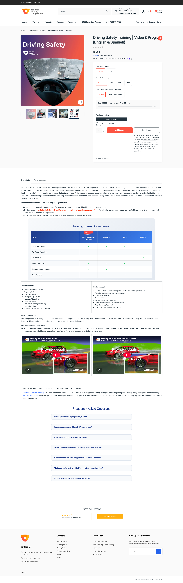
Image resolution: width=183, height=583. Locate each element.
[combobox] (84, 11)
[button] (158, 11)
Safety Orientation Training (33, 393)
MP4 (128, 83)
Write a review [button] (110, 516)
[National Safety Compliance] (25, 541)
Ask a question (40, 180)
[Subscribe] (158, 551)
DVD (119, 83)
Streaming (101, 83)
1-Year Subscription (115, 94)
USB (111, 83)
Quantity (98, 125)
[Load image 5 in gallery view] (74, 114)
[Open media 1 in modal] (52, 70)
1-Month (101, 94)
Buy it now (146, 130)
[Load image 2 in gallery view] (41, 113)
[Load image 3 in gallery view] (52, 113)
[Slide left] (23, 114)
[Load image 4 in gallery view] (63, 113)
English (100, 71)
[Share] (160, 38)
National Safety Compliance (145, 579)
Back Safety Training (31, 395)
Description (26, 180)
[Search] (107, 11)
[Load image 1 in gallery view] (31, 114)
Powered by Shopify (157, 579)
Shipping (95, 55)
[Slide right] (82, 114)
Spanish (111, 71)
